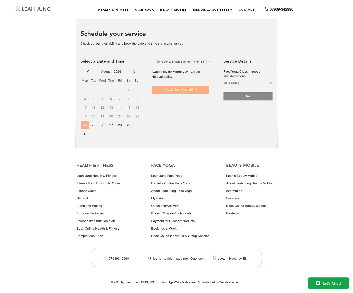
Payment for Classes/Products (173, 221)
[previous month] (88, 71)
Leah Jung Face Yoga (166, 176)
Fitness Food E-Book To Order (98, 183)
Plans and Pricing (89, 206)
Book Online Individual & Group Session (180, 236)
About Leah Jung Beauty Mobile (249, 183)
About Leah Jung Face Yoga (171, 191)
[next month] (134, 71)
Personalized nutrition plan (95, 221)
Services (232, 198)
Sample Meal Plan (89, 236)
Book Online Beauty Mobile (246, 206)
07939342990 (119, 258)
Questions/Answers (165, 206)
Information (234, 191)
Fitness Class (86, 191)
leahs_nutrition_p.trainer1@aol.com (178, 258)
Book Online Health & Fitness (97, 228)
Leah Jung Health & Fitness (96, 176)
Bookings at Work (163, 228)
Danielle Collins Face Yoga (170, 183)
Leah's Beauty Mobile (241, 176)
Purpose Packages (90, 213)
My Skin (157, 198)
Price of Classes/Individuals (171, 213)
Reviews (232, 213)
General (82, 198)
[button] (113, 9)
